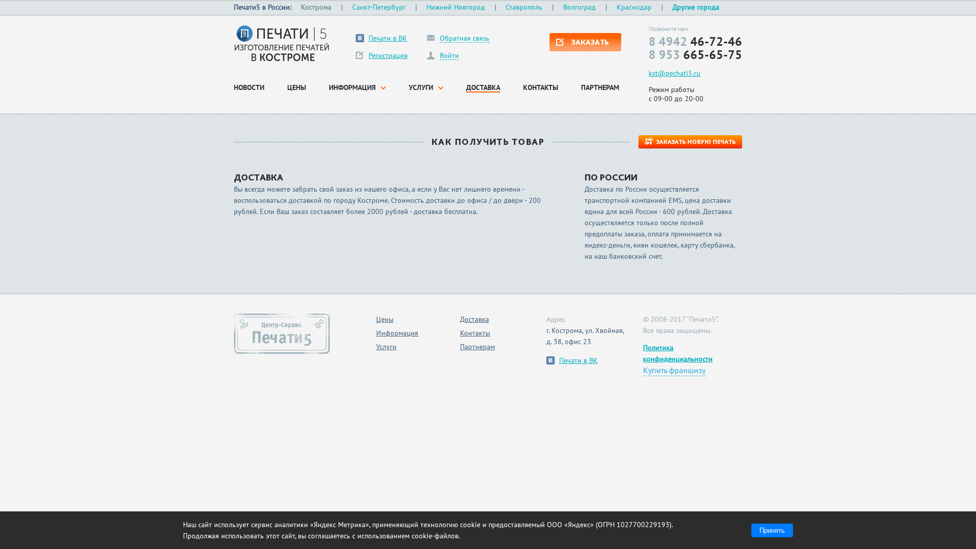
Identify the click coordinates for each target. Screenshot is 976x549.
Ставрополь (524, 7)
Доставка (474, 319)
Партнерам (477, 346)
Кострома (316, 7)
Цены (384, 319)
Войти (449, 55)
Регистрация (388, 55)
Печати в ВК (388, 38)
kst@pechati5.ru (674, 73)
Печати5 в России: (262, 7)
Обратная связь (465, 38)
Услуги (386, 346)
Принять (772, 530)
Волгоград (579, 7)
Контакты (475, 333)
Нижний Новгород (455, 7)
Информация (397, 333)
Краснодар (634, 7)
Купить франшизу (674, 370)
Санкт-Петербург (379, 7)
